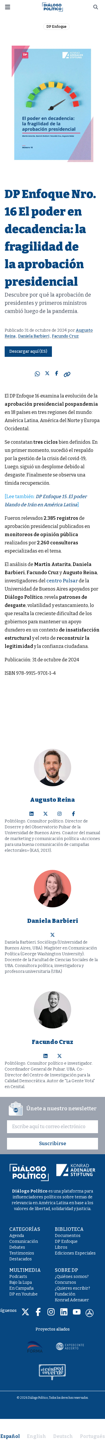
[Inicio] (52, 6)
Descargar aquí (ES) (28, 351)
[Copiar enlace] (67, 374)
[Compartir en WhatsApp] (37, 374)
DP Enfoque (56, 27)
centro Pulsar (62, 581)
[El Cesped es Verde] (52, 1372)
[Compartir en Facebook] (56, 374)
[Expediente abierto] (70, 1346)
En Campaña (21, 1288)
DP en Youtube (23, 1294)
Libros (61, 1247)
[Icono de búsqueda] (95, 7)
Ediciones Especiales (75, 1253)
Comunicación (23, 1241)
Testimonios (21, 1253)
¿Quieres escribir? (72, 1288)
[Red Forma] (35, 1346)
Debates (17, 1247)
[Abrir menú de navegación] (7, 7)
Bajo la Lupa (20, 1282)
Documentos (67, 1235)
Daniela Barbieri (33, 336)
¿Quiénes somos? (72, 1276)
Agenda (16, 1235)
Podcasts (18, 1276)
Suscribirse (52, 1143)
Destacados (20, 1259)
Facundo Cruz (65, 336)
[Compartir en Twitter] (47, 374)
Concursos (65, 1282)
